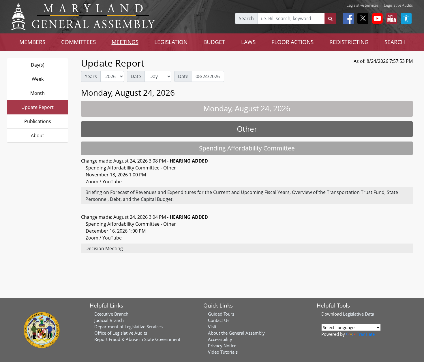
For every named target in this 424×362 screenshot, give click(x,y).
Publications (37, 121)
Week (38, 79)
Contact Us (218, 320)
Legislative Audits (398, 5)
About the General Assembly (236, 333)
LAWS (248, 42)
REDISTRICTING (349, 42)
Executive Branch (111, 314)
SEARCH (394, 42)
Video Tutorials (223, 352)
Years (91, 76)
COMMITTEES (78, 42)
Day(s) (37, 65)
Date (136, 76)
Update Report (37, 107)
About (37, 135)
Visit (212, 326)
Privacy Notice (222, 345)
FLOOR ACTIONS (292, 42)
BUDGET (214, 42)
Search (246, 18)
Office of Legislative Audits (120, 333)
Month (37, 93)
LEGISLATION (170, 42)
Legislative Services (362, 5)
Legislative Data (358, 314)
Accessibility (220, 339)
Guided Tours (221, 314)
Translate (366, 334)
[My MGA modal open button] (390, 18)
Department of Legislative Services (128, 326)
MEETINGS (125, 42)
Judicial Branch (109, 320)
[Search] (330, 18)
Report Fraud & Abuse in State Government (137, 339)
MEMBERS (32, 42)
